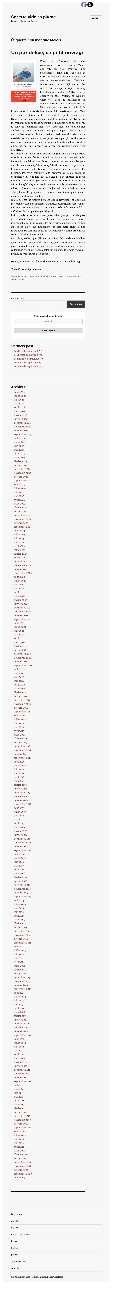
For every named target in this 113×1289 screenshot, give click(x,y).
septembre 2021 (22, 619)
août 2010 (19, 1131)
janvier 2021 (20, 650)
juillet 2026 (20, 395)
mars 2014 (19, 965)
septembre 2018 (22, 757)
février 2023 (20, 553)
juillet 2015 (20, 904)
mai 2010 (19, 1143)
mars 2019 (19, 734)
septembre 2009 (23, 1173)
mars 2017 (19, 827)
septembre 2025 (23, 434)
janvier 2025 (21, 465)
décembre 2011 (22, 1069)
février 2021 (20, 646)
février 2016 (20, 877)
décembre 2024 (22, 469)
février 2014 (20, 969)
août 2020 (19, 669)
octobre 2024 (21, 476)
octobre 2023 (21, 523)
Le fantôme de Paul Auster (28, 358)
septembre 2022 (23, 573)
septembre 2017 (22, 804)
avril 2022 (19, 592)
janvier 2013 (20, 1019)
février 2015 (20, 923)
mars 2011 (19, 1104)
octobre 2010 (21, 1123)
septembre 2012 (22, 1035)
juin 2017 (19, 815)
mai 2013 (19, 1004)
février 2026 (20, 415)
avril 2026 (19, 407)
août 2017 (19, 808)
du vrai (14, 1227)
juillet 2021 (20, 627)
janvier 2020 (21, 696)
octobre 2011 (21, 1077)
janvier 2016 (20, 881)
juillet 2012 (20, 1042)
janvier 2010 (20, 1158)
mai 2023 (19, 542)
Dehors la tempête (67, 276)
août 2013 (19, 992)
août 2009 (19, 1177)
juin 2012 (19, 1046)
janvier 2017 (20, 834)
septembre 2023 (23, 526)
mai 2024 (19, 496)
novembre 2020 (22, 657)
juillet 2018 (20, 765)
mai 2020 (19, 680)
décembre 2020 (22, 653)
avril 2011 (19, 1100)
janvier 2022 (21, 603)
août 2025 (19, 438)
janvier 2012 (20, 1066)
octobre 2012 (21, 1031)
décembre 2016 (22, 838)
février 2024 (20, 507)
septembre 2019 (22, 711)
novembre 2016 (22, 842)
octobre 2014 (21, 938)
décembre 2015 (22, 885)
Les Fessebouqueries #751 (28, 362)
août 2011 (19, 1085)
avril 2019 (19, 730)
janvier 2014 (20, 973)
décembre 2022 (22, 561)
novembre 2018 (22, 750)
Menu (96, 18)
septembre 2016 (22, 850)
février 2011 (20, 1108)
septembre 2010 (22, 1127)
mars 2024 (19, 503)
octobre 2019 (21, 707)
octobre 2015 (21, 892)
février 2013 (20, 1015)
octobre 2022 (21, 569)
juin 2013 (19, 1000)
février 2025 (20, 461)
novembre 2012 (22, 1027)
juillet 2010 (20, 1135)
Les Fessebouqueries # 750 (28, 366)
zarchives (16, 1268)
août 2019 (19, 715)
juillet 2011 (19, 1089)
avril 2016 (19, 869)
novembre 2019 (22, 704)
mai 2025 (19, 449)
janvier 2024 (21, 511)
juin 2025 (19, 446)
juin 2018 (19, 769)
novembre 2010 (22, 1119)
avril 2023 (19, 546)
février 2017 (20, 831)
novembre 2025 (22, 426)
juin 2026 (19, 399)
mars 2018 (19, 781)
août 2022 (19, 576)
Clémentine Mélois (49, 276)
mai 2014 (19, 958)
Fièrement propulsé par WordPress (47, 1277)
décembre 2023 (22, 515)
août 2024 (19, 484)
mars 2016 (19, 873)
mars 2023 (19, 549)
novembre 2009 (22, 1166)
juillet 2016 (20, 858)
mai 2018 (19, 773)
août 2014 (19, 946)
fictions (15, 1241)
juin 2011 (18, 1092)
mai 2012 (19, 1050)
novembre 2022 (22, 565)
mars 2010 (19, 1150)
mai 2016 (19, 865)
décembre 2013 (22, 977)
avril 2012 (19, 1054)
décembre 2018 (22, 746)
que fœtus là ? (19, 1261)
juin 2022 (19, 584)
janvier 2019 (20, 742)
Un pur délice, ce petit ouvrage (48, 52)
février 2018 (20, 784)
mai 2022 (19, 588)
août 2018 (19, 761)
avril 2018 (19, 777)
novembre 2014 (22, 935)
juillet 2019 (20, 719)
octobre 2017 (21, 800)
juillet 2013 (20, 996)
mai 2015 (19, 911)
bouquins (34, 276)
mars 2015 (19, 919)
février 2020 (20, 692)
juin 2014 (19, 954)
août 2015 (19, 900)
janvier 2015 (20, 927)
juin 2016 (19, 861)
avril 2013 (19, 1008)
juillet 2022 (20, 580)
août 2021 (19, 623)
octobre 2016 (21, 846)
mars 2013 (19, 1012)
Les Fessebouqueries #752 (28, 354)
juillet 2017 (20, 811)
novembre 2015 (22, 888)
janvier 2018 (20, 788)
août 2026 (19, 392)
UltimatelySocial (79, 1287)
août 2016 (19, 854)
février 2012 (20, 1062)
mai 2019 (19, 727)
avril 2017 (19, 823)
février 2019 (20, 738)
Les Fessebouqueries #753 (28, 351)
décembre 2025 (22, 422)
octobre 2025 (21, 430)
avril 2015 (19, 915)
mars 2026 (20, 411)
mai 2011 (18, 1096)
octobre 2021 (21, 615)
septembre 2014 (22, 942)
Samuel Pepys (17, 279)
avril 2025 (19, 453)
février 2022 (20, 600)
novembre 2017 (22, 796)
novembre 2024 (22, 472)
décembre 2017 (22, 792)
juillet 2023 (20, 534)
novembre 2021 (22, 611)
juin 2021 (19, 630)
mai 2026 (19, 403)
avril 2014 (19, 962)
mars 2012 (19, 1058)
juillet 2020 (20, 673)
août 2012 (19, 1039)
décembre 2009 (22, 1162)
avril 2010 (19, 1146)
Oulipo (80, 276)
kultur (14, 1248)
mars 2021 (19, 642)
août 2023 (19, 530)
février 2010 (20, 1154)
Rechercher (17, 298)
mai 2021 (19, 634)
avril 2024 (19, 499)
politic (14, 1254)
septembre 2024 (23, 480)
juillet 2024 (20, 488)
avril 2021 (19, 638)
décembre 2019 (22, 700)
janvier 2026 (21, 419)
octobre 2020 (21, 661)
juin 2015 (19, 908)
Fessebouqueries (20, 1234)
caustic (15, 1221)
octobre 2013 (21, 985)
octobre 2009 (21, 1170)
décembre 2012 (22, 1023)
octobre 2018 (21, 754)
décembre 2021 (22, 607)
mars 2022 (19, 596)
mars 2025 (19, 457)
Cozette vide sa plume (33, 16)
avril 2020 (19, 684)
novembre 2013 (22, 981)
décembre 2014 (22, 931)
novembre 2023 (22, 519)
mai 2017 (19, 819)
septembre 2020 (23, 665)
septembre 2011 (22, 1081)
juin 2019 (19, 723)
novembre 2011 (22, 1073)
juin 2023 (19, 538)
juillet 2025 (20, 442)
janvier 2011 (20, 1112)
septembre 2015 (22, 896)
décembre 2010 (22, 1116)
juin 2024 (19, 492)
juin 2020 (19, 677)
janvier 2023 (20, 557)
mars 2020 (19, 688)
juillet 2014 (20, 950)
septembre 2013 (22, 989)
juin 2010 (19, 1139)
